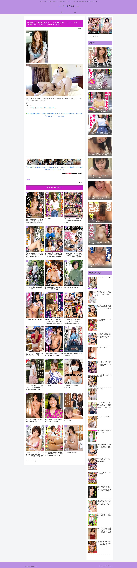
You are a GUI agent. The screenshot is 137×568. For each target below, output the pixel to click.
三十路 (50, 107)
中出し (55, 107)
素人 (33, 107)
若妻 (41, 107)
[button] (110, 36)
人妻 (37, 107)
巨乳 (45, 107)
